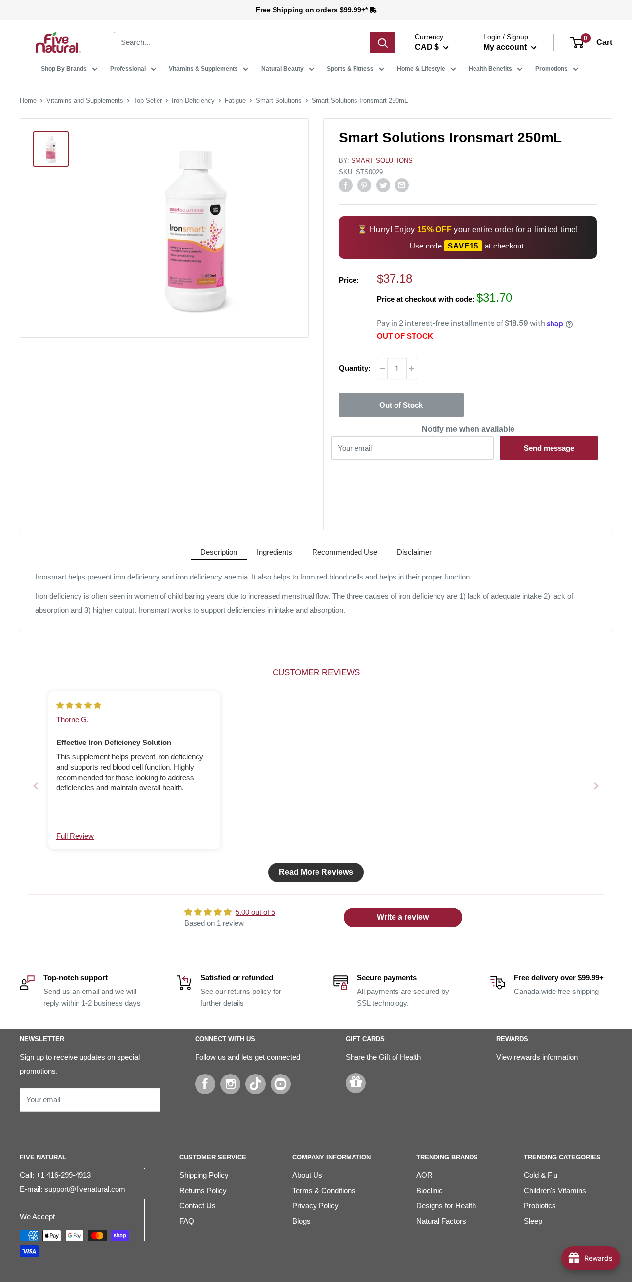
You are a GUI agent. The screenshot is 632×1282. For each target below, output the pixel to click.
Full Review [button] (75, 836)
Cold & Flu (540, 1175)
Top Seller (147, 100)
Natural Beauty (282, 68)
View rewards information (537, 1057)
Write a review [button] (403, 917)
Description (218, 552)
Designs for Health (446, 1205)
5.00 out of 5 (255, 912)
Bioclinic (429, 1190)
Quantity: (355, 368)
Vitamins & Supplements (203, 68)
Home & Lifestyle (421, 68)
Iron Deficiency (193, 100)
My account (506, 47)
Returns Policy (203, 1190)
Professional (128, 68)
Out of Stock (401, 405)
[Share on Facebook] (346, 185)
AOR (424, 1175)
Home (28, 100)
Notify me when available (468, 429)
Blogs (301, 1221)
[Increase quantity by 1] (412, 368)
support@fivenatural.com (84, 1189)
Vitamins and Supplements (84, 100)
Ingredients (274, 552)
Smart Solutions (279, 100)
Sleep (533, 1221)
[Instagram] (230, 1084)
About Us (307, 1175)
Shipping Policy (204, 1175)
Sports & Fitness (350, 68)
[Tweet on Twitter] (383, 185)
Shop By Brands (64, 68)
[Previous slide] (35, 786)
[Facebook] (205, 1084)
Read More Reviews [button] (316, 872)
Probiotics (540, 1205)
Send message (549, 448)
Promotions (551, 68)
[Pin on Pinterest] (364, 185)
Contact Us (197, 1205)
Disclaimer (414, 552)
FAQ (186, 1221)
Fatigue (235, 100)
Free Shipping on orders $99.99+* (313, 10)
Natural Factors (441, 1221)
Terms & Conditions (324, 1190)
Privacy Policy (315, 1205)
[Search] (382, 42)
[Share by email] (402, 185)
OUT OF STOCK (405, 336)
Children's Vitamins (555, 1190)
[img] (78, 705)
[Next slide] (596, 786)
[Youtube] (281, 1084)
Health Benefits (490, 68)
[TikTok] (255, 1084)
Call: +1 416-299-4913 (55, 1175)
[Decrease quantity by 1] (382, 368)
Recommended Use (344, 552)
